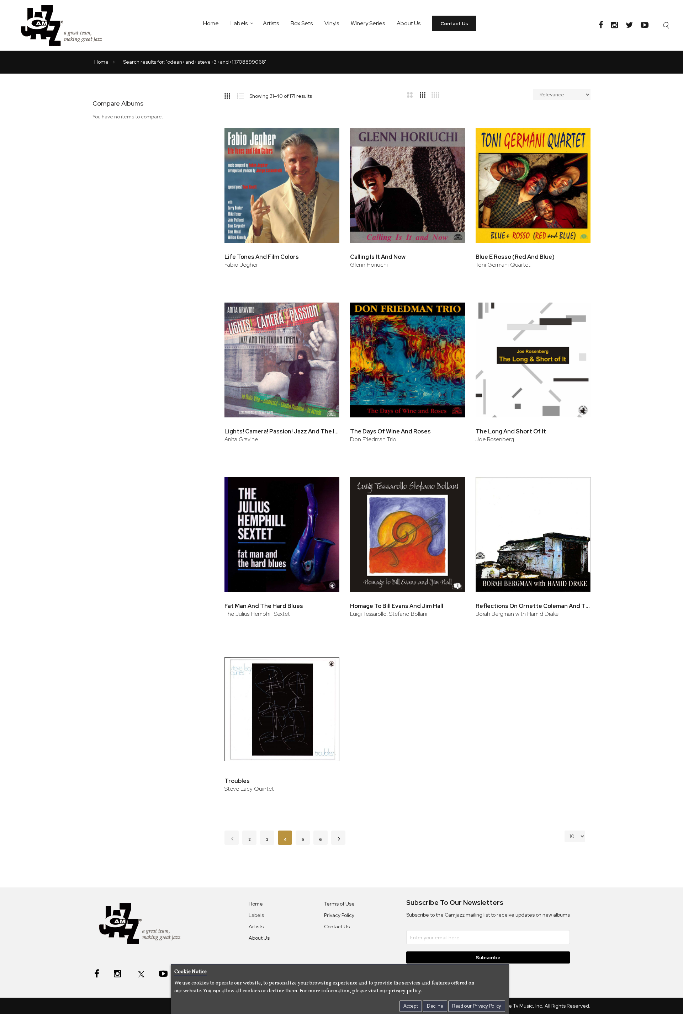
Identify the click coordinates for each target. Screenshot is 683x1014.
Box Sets (302, 23)
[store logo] (66, 25)
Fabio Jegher (241, 264)
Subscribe (488, 957)
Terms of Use (339, 904)
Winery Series (368, 23)
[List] (243, 94)
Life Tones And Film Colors (261, 257)
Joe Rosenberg (495, 439)
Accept (410, 1006)
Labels (239, 23)
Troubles (237, 781)
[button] (324, 136)
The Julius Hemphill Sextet (257, 614)
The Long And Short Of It (511, 431)
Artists (271, 23)
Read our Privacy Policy (476, 1006)
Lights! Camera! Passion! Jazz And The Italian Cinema (281, 431)
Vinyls (331, 23)
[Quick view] (324, 159)
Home (211, 23)
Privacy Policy (339, 915)
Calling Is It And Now (378, 257)
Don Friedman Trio (373, 439)
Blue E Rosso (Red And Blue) (515, 257)
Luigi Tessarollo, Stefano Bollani (388, 614)
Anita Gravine (241, 439)
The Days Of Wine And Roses (390, 431)
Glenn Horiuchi (369, 264)
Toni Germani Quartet (503, 264)
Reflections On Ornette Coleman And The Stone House (533, 606)
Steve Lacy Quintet (249, 788)
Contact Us (454, 23)
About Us (408, 23)
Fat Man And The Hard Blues (263, 606)
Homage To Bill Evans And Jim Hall (396, 606)
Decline (435, 1006)
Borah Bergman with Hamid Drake (517, 614)
